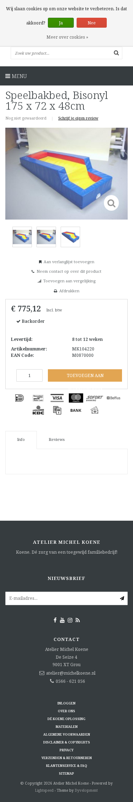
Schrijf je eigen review (78, 118)
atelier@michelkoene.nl (70, 673)
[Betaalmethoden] (19, 398)
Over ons (66, 711)
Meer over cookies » (67, 37)
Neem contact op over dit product (69, 271)
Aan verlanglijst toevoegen (69, 261)
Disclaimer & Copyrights (66, 742)
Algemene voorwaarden (66, 734)
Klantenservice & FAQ (66, 765)
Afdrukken (69, 290)
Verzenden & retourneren (66, 758)
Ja (61, 23)
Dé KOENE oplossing (66, 719)
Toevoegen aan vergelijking (69, 280)
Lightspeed (44, 790)
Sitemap (66, 773)
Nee (92, 23)
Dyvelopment (86, 790)
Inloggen (66, 703)
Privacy (66, 750)
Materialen (67, 726)
